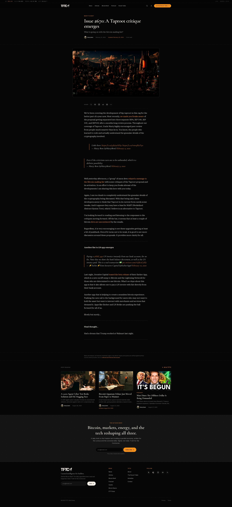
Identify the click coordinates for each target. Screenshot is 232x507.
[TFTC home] (65, 6)
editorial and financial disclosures (111, 357)
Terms (169, 500)
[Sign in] (151, 5)
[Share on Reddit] (103, 104)
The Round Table (133, 475)
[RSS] (167, 472)
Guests (111, 485)
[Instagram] (158, 472)
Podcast (113, 5)
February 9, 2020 (123, 148)
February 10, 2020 (139, 265)
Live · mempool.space (222, 1)
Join (90, 483)
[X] (148, 472)
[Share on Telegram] (107, 104)
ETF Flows (112, 491)
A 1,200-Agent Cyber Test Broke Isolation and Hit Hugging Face (75, 395)
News (90, 5)
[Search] (147, 5)
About (129, 472)
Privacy (163, 500)
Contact (130, 481)
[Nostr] (153, 472)
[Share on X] (91, 104)
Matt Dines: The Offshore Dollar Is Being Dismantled (151, 397)
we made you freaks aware (132, 116)
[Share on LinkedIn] (99, 104)
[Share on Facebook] (95, 104)
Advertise (130, 478)
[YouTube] (163, 472)
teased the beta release (119, 274)
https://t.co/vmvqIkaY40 (132, 145)
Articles (97, 5)
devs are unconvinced (101, 222)
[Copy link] (111, 104)
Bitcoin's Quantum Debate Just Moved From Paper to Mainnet (115, 395)
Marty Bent (90, 37)
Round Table (122, 5)
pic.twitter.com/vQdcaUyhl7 (134, 262)
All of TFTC (167, 367)
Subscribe (129, 449)
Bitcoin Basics (113, 488)
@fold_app (98, 256)
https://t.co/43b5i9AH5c (112, 145)
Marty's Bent (89, 16)
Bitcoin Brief (105, 5)
